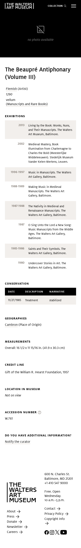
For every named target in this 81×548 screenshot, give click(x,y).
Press (11, 517)
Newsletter (15, 527)
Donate (12, 522)
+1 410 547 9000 (56, 483)
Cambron (11, 325)
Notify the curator (17, 442)
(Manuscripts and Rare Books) (27, 104)
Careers (12, 532)
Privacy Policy (54, 514)
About (11, 511)
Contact (50, 508)
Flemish (11, 89)
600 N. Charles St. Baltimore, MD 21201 (58, 476)
